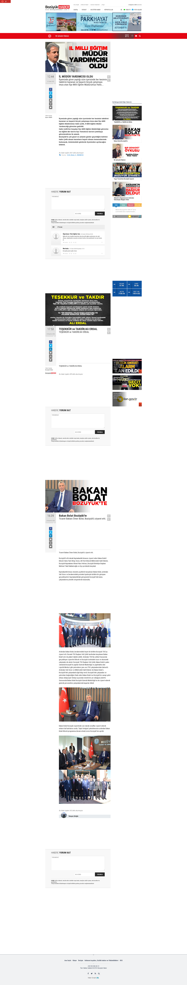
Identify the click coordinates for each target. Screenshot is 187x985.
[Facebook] (50, 89)
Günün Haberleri (95, 4)
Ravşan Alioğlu (73, 816)
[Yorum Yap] (50, 107)
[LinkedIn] (50, 96)
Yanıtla (66, 242)
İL (75, 155)
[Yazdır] (50, 103)
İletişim (80, 960)
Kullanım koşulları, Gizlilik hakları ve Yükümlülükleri (101, 960)
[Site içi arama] (140, 36)
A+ (109, 77)
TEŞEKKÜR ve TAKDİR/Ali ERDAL (74, 332)
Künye (75, 960)
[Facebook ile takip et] (88, 973)
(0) (75, 242)
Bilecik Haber (84, 4)
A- (109, 80)
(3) (71, 242)
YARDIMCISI (80, 155)
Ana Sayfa (76, 4)
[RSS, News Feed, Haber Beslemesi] (95, 973)
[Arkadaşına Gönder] (50, 100)
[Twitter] (50, 93)
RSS (121, 960)
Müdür (72, 155)
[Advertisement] (83, 100)
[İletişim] (136, 36)
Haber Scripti (92, 978)
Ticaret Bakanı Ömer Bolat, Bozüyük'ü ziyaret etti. (82, 518)
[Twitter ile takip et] (92, 973)
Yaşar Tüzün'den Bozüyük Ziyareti (67, 36)
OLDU (68, 155)
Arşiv (103, 4)
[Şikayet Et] (102, 242)
